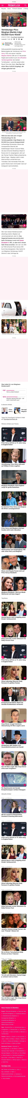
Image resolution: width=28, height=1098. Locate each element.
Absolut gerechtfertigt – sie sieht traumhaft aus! (15, 399)
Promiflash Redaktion (17, 37)
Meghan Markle (6, 55)
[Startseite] (14, 5)
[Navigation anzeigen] (2, 5)
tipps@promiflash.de (10, 419)
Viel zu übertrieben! (12, 392)
